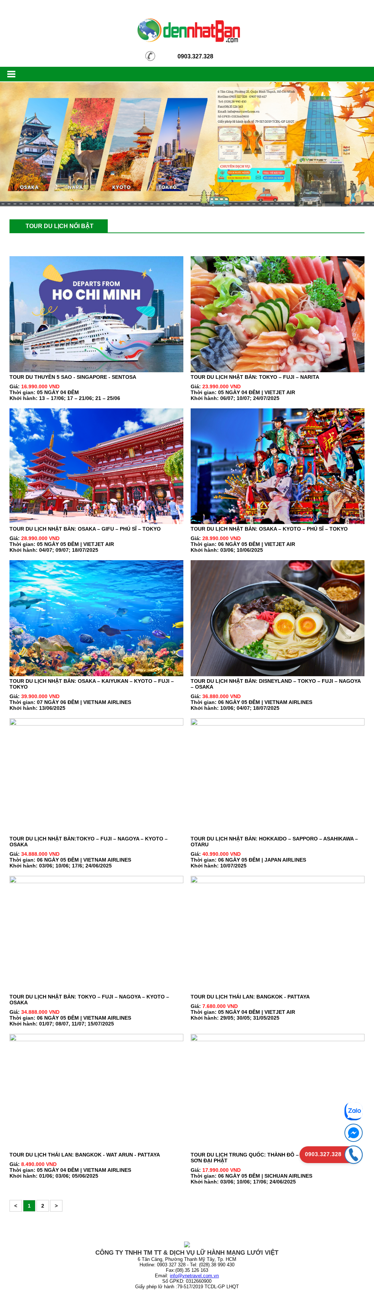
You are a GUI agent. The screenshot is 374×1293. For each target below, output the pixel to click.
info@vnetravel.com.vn (194, 1275)
